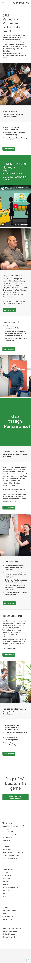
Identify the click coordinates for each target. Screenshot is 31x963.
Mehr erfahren (9, 149)
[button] (3, 3)
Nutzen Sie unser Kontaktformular (15, 797)
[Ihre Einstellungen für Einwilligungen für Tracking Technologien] (28, 960)
